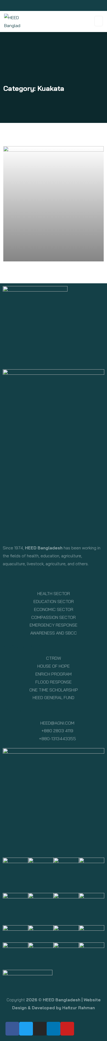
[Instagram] (40, 1029)
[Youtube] (67, 1029)
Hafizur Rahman (78, 1007)
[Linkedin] (53, 1029)
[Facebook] (12, 1029)
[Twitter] (26, 1029)
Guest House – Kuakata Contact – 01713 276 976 (43, 250)
